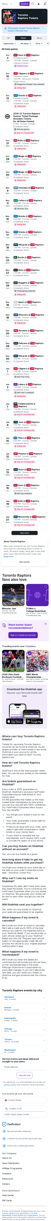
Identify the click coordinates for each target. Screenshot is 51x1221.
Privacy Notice (17, 1215)
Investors (6, 1173)
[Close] (45, 623)
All (8, 38)
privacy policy (10, 1085)
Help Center (8, 1195)
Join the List (24, 1075)
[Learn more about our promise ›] (11, 1124)
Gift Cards (7, 1200)
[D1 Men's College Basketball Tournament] (37, 600)
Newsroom (7, 1178)
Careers (6, 1184)
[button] (9, 4)
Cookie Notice (32, 1215)
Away (39, 38)
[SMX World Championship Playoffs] (37, 666)
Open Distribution (10, 1163)
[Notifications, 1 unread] (45, 4)
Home (23, 38)
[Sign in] (38, 4)
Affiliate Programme (12, 1168)
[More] (44, 11)
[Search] (32, 4)
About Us (7, 1158)
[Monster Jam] (13, 599)
